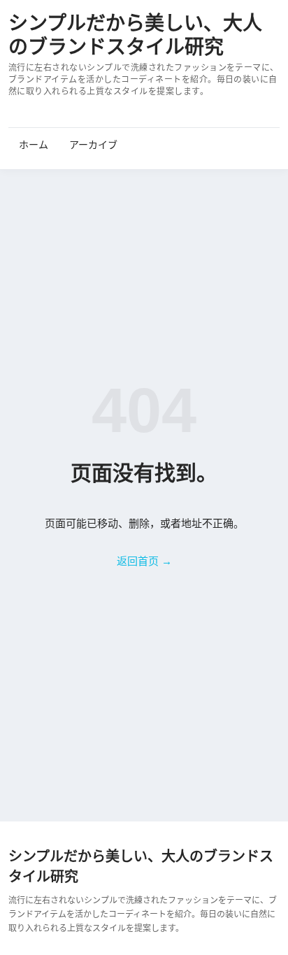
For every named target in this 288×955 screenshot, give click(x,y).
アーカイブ (93, 144)
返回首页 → (144, 561)
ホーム (33, 144)
